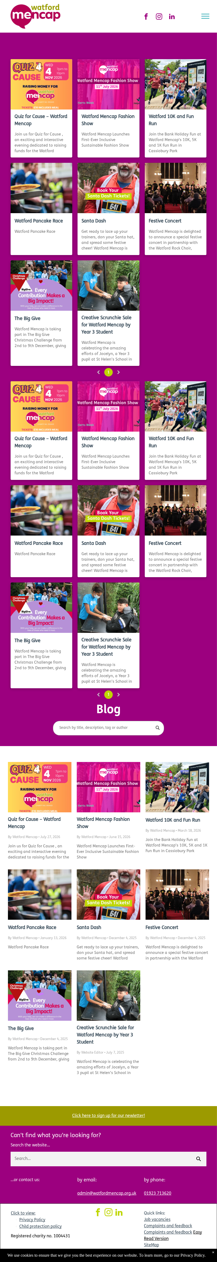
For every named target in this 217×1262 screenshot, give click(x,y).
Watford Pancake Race (39, 221)
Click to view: (23, 1213)
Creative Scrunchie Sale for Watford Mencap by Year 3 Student (107, 325)
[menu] (205, 16)
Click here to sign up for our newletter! (108, 1116)
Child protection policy (40, 1227)
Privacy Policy (32, 1220)
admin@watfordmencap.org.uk (106, 1193)
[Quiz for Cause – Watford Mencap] (41, 84)
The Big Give (27, 319)
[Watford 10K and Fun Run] (175, 84)
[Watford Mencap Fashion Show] (108, 84)
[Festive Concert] (175, 188)
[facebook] (146, 17)
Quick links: (154, 1213)
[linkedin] (172, 17)
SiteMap (151, 1245)
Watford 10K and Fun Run (171, 120)
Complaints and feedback (168, 1226)
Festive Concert (165, 221)
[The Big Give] (41, 285)
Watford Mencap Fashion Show (108, 120)
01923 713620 (157, 1193)
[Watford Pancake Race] (41, 188)
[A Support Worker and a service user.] (108, 285)
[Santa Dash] (108, 188)
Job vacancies (157, 1220)
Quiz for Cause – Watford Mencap (41, 120)
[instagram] (159, 17)
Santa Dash (94, 221)
